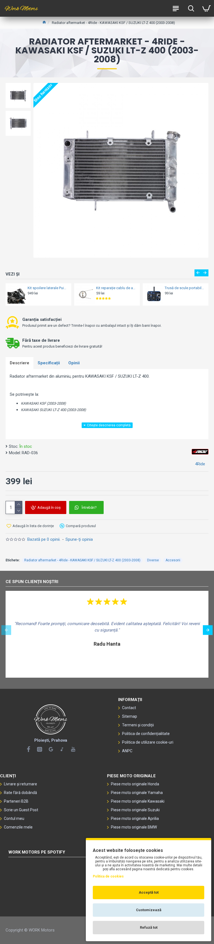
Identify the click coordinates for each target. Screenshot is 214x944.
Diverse (153, 560)
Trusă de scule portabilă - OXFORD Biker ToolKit (185, 288)
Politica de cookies (108, 876)
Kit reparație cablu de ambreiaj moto (116, 288)
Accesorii (173, 560)
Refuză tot (148, 927)
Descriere (19, 362)
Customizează (148, 910)
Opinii (74, 362)
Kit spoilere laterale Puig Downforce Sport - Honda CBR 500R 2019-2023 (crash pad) (48, 288)
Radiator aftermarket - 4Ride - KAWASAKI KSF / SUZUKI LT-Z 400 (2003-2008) (82, 560)
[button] (197, 272)
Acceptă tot (149, 892)
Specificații (49, 362)
